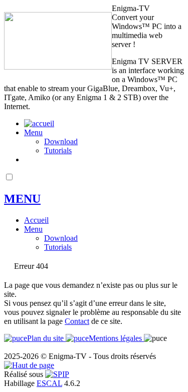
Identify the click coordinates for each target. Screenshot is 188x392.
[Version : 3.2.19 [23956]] (57, 374)
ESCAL (49, 383)
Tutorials (58, 150)
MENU (22, 198)
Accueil (36, 220)
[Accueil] (58, 67)
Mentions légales (116, 338)
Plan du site (46, 338)
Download (61, 141)
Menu (33, 132)
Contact (77, 321)
